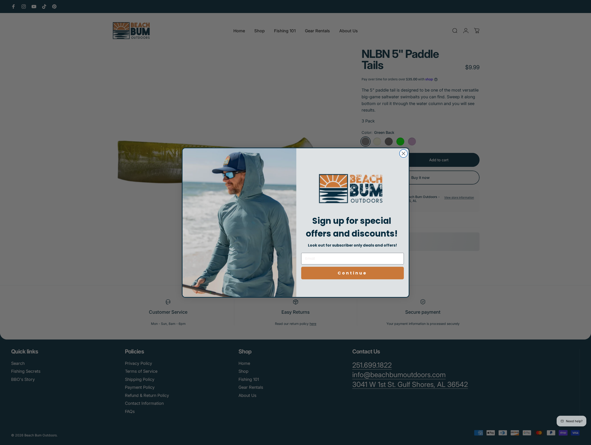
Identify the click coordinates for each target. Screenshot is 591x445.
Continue (352, 273)
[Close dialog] (403, 153)
